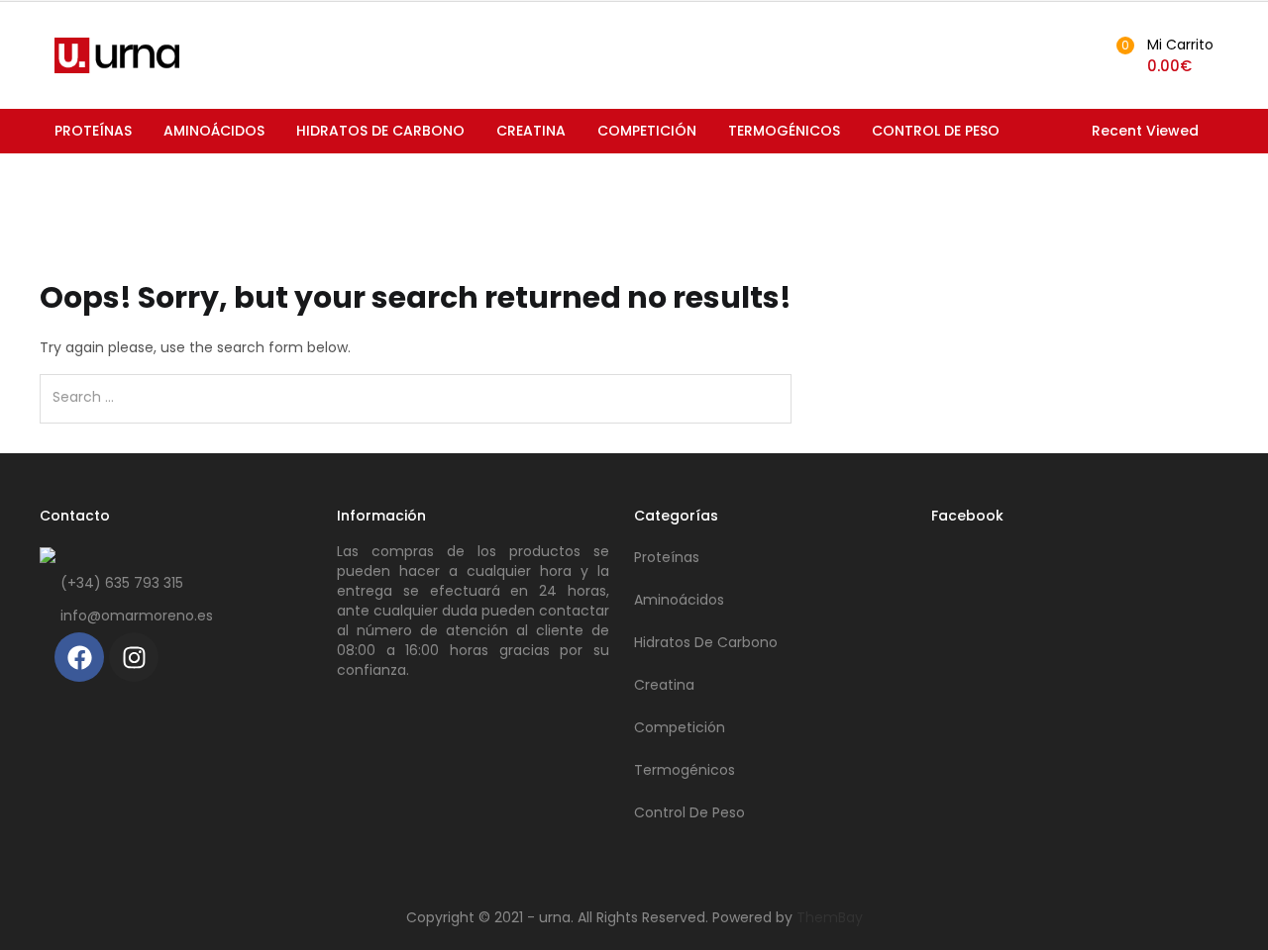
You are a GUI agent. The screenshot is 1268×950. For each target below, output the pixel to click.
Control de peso (936, 131)
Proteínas (93, 131)
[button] (1162, 55)
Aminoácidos (213, 131)
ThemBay (829, 917)
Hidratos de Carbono (380, 131)
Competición (646, 131)
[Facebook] (79, 657)
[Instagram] (133, 657)
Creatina (531, 131)
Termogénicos (784, 131)
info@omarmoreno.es (136, 615)
